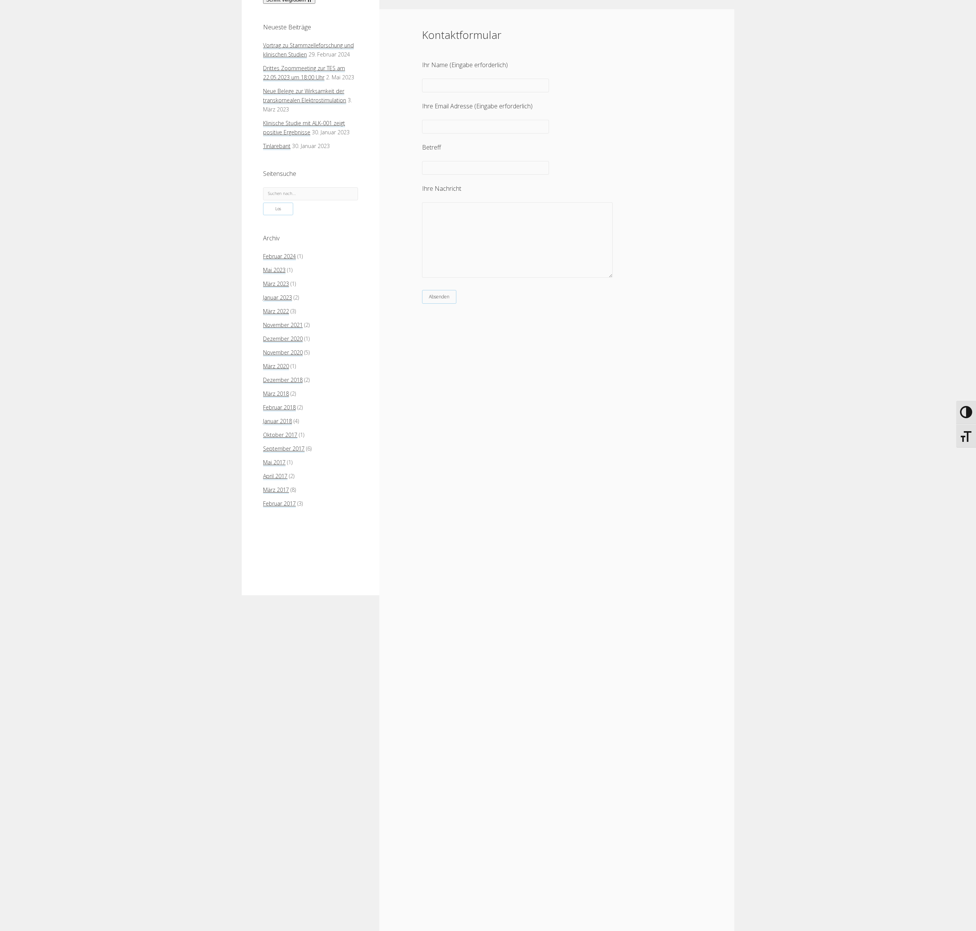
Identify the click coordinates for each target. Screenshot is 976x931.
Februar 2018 (279, 407)
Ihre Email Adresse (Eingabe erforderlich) (477, 106)
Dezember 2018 (283, 379)
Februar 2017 (279, 503)
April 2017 (275, 476)
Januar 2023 (277, 297)
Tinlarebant (277, 146)
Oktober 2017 (280, 434)
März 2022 (276, 311)
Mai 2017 (274, 462)
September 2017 (284, 448)
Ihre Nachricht (441, 188)
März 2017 (276, 489)
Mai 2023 (274, 270)
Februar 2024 (279, 256)
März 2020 (276, 366)
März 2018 (276, 393)
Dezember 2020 (283, 338)
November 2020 (283, 352)
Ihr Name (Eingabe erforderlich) (465, 65)
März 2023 (276, 283)
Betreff (431, 147)
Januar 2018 (277, 421)
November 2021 (283, 325)
